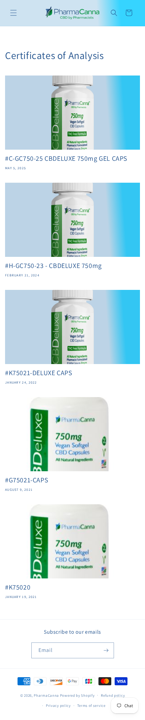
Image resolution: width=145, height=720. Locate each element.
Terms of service (91, 705)
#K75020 (17, 587)
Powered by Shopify (77, 695)
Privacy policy (58, 705)
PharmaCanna (46, 695)
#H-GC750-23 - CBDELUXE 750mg (53, 265)
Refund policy (113, 695)
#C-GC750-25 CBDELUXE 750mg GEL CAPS (66, 158)
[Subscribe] (106, 650)
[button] (13, 12)
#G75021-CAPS (26, 480)
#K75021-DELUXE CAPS (38, 372)
